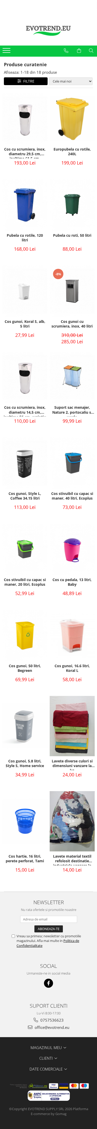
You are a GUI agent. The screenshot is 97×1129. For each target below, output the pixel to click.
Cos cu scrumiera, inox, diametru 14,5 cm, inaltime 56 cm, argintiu (25, 411)
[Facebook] (48, 983)
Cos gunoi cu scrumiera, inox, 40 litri (72, 324)
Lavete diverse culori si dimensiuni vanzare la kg (72, 764)
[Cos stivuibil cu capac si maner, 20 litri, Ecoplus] (25, 549)
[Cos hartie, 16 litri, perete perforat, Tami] (25, 821)
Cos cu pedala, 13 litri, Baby (72, 582)
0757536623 (51, 1020)
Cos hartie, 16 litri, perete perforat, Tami (25, 858)
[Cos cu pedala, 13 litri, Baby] (72, 549)
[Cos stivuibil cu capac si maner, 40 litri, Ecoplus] (72, 463)
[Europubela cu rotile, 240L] (72, 119)
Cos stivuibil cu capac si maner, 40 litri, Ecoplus (72, 496)
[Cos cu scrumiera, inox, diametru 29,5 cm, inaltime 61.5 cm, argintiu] (25, 118)
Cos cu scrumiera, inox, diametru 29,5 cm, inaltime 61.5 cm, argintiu (25, 152)
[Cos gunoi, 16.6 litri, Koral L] (72, 635)
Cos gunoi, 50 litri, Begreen (25, 668)
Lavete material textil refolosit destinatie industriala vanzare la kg (72, 859)
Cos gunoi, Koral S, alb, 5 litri (25, 324)
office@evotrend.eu (51, 1027)
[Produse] (7, 52)
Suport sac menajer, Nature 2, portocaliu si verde (72, 411)
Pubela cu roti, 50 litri (72, 235)
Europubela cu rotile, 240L (72, 151)
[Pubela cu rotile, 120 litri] (25, 205)
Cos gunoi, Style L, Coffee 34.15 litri (25, 496)
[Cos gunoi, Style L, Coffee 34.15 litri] (25, 463)
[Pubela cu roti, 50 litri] (72, 205)
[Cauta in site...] (91, 51)
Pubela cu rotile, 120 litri (25, 237)
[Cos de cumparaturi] (79, 51)
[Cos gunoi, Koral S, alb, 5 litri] (25, 291)
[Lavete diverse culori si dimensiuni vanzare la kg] (72, 726)
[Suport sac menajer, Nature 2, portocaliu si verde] (72, 377)
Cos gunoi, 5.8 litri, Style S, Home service (25, 763)
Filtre (27, 81)
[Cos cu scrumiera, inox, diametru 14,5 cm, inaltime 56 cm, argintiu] (25, 377)
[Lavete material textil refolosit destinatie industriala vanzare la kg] (72, 821)
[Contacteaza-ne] (66, 51)
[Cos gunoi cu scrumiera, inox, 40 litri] (72, 291)
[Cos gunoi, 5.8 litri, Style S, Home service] (25, 726)
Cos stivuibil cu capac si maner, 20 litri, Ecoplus (25, 582)
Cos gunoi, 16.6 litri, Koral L (72, 668)
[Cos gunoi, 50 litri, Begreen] (25, 635)
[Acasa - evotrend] (48, 30)
